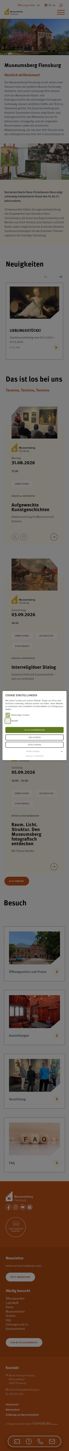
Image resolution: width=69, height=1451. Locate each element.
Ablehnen (35, 737)
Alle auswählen (34, 730)
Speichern (34, 745)
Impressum (29, 756)
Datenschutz (39, 756)
